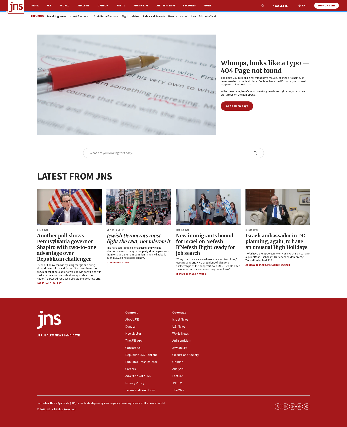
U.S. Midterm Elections (105, 16)
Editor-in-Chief (207, 16)
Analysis (83, 6)
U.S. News (42, 230)
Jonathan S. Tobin (117, 262)
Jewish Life (140, 6)
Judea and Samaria (153, 16)
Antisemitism (165, 6)
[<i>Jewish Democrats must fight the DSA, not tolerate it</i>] (138, 207)
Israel (35, 6)
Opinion (102, 6)
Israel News (182, 230)
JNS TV (120, 6)
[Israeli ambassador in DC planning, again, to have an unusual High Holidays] (277, 207)
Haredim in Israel (178, 16)
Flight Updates (130, 16)
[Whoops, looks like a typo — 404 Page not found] (126, 85)
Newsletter (281, 6)
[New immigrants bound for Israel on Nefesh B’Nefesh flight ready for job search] (208, 207)
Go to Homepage (237, 106)
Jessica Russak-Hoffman (191, 274)
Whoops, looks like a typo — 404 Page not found (265, 67)
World (64, 6)
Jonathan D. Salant (49, 283)
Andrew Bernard (255, 265)
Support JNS (326, 6)
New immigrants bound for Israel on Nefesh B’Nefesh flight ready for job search (205, 244)
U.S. (49, 6)
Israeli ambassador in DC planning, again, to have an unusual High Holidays (276, 241)
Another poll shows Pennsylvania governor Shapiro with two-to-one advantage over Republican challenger (66, 247)
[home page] (16, 7)
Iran (193, 16)
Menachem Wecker (278, 265)
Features (189, 6)
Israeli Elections (79, 16)
